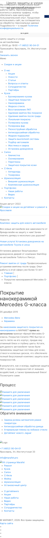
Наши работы (15, 191)
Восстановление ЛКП (19, 109)
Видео (11, 194)
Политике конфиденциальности (19, 27)
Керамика (9, 321)
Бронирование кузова (20, 96)
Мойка (7, 478)
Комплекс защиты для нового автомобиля (23, 223)
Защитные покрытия (19, 99)
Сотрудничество (17, 86)
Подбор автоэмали (18, 142)
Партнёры (13, 90)
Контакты (9, 197)
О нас (7, 70)
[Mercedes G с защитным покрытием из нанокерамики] (15, 391)
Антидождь (14, 171)
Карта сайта (6, 523)
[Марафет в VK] (12, 461)
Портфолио (10, 188)
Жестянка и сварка (18, 145)
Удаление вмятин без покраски (25, 112)
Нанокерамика (16, 103)
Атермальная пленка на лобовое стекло (25, 429)
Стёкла (8, 168)
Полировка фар (16, 126)
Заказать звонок (9, 55)
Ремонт (8, 465)
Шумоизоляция (12, 178)
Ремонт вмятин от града (13, 263)
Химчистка (14, 155)
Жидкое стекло (16, 106)
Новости (13, 77)
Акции (11, 73)
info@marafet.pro (9, 457)
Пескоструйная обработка (22, 129)
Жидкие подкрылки (18, 135)
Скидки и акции (13, 64)
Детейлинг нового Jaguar (17, 433)
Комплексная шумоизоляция (23, 184)
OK (46, 16)
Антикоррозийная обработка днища (23, 426)
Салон (7, 152)
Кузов (7, 93)
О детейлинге (11, 491)
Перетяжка (14, 161)
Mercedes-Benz (12, 317)
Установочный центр (15, 485)
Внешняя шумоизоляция (21, 181)
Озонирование (16, 158)
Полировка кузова (18, 122)
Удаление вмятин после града (24, 116)
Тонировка (14, 175)
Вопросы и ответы (18, 83)
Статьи (12, 80)
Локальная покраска (19, 119)
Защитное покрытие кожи (22, 165)
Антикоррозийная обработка (23, 132)
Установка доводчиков (20, 148)
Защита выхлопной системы (23, 139)
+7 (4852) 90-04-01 (28, 45)
